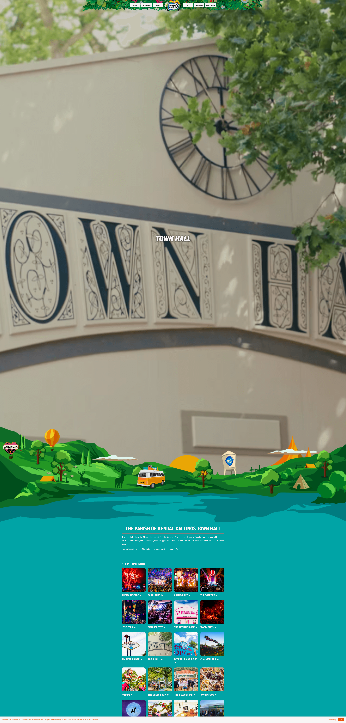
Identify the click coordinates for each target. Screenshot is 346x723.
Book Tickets (210, 5)
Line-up (135, 5)
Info (188, 5)
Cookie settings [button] (332, 720)
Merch (158, 5)
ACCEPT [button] (341, 720)
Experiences (146, 5)
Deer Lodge (199, 5)
